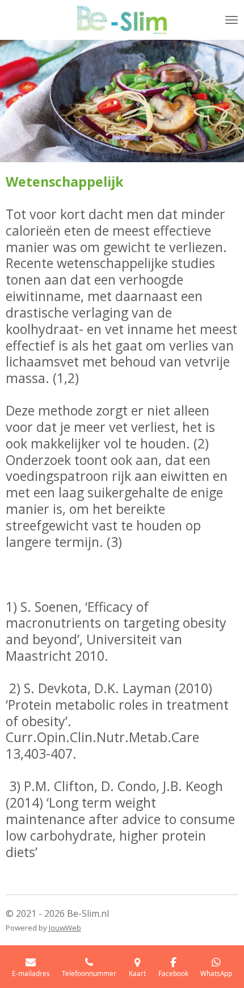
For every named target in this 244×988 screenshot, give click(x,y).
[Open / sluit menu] (231, 20)
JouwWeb (65, 928)
